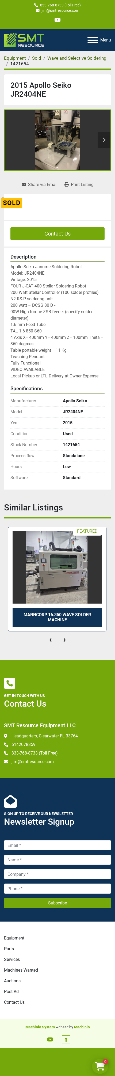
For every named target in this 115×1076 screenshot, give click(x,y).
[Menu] (92, 40)
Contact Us (57, 233)
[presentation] (50, 639)
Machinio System (40, 1027)
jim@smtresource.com (60, 10)
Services (12, 959)
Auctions (12, 980)
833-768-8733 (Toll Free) (60, 5)
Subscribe (57, 902)
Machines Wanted (21, 970)
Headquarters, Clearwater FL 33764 (44, 735)
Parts (9, 948)
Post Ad (11, 991)
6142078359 (23, 744)
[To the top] (66, 1039)
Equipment (14, 938)
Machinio (82, 1027)
